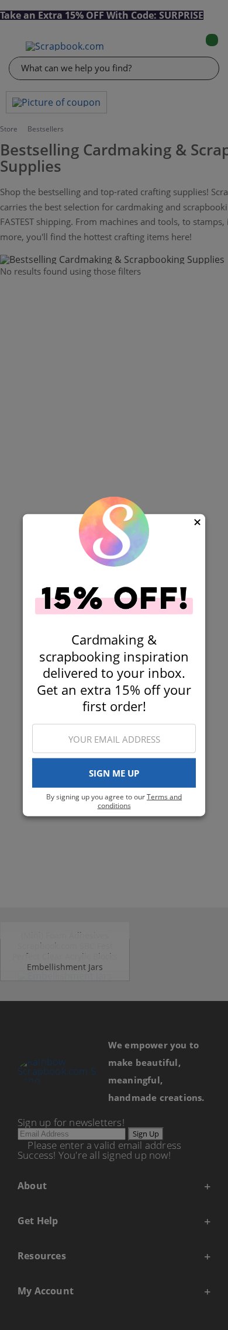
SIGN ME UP (114, 773)
